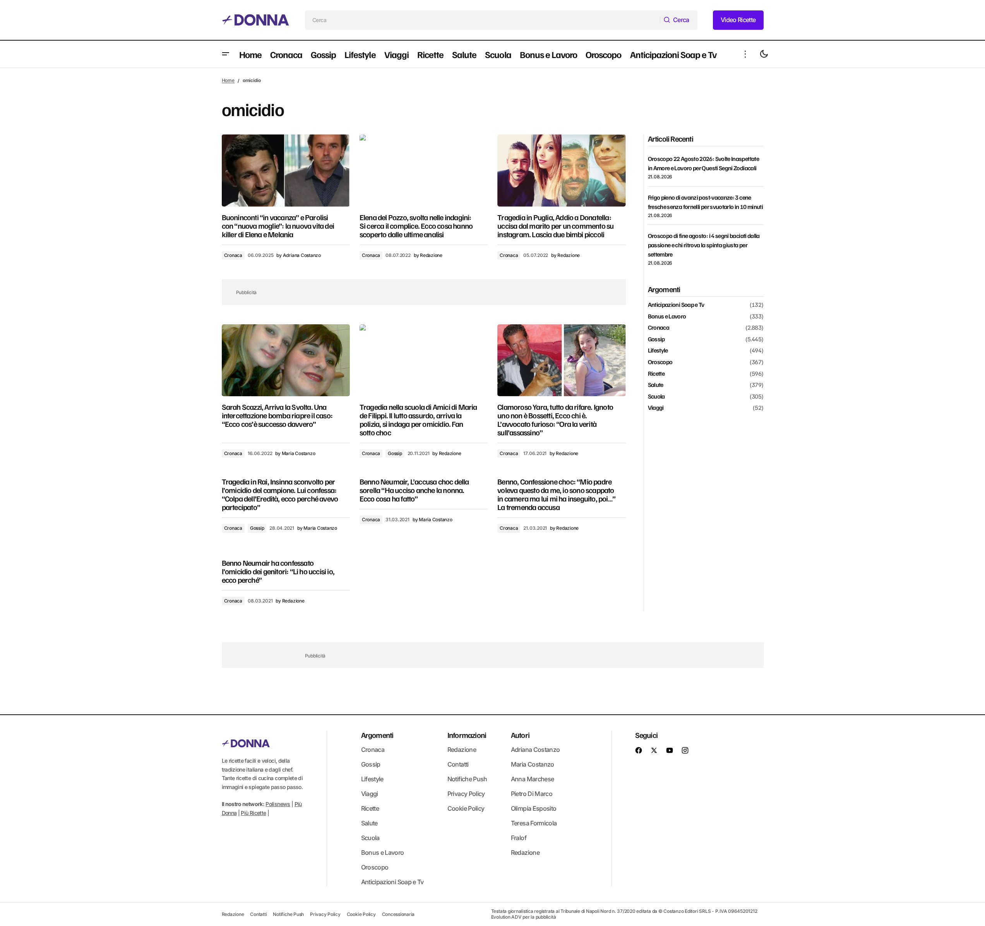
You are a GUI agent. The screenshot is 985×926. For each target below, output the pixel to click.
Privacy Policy (466, 794)
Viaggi (656, 407)
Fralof (518, 838)
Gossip (395, 453)
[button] (225, 54)
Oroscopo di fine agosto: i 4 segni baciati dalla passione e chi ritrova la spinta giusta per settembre (704, 245)
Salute (655, 385)
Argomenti (377, 735)
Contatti (458, 764)
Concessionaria (398, 914)
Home (228, 80)
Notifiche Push (467, 779)
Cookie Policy (466, 808)
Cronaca (233, 255)
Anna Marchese (532, 779)
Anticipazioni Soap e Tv (676, 304)
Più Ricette (253, 813)
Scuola (656, 396)
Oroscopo (660, 362)
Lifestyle (658, 350)
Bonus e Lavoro (667, 316)
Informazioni (466, 735)
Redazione (461, 749)
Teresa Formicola (534, 823)
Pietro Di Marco (531, 794)
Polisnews (278, 804)
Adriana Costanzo (535, 749)
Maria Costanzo (532, 764)
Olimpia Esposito (534, 808)
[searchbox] (482, 20)
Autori (520, 735)
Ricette (656, 373)
